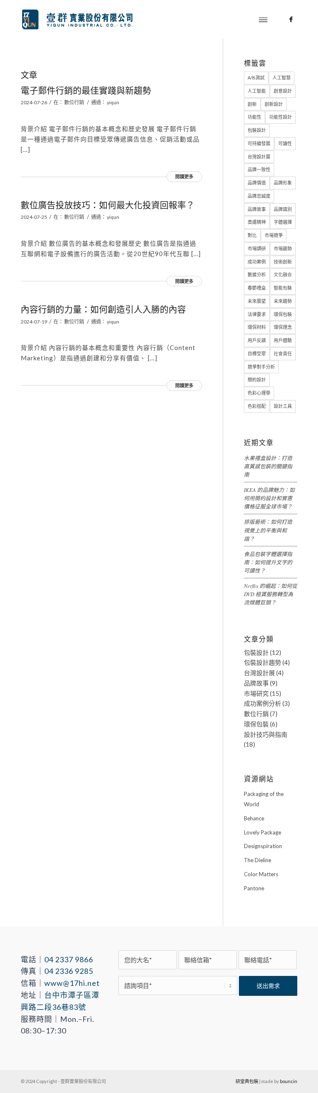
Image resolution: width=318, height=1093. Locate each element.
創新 (252, 104)
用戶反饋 (257, 340)
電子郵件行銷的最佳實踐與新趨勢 (86, 90)
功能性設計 (280, 117)
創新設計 (274, 104)
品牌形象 (283, 182)
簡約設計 (257, 379)
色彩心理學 (259, 392)
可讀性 (285, 143)
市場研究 (256, 693)
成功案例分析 (262, 703)
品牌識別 (283, 209)
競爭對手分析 (261, 366)
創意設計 (283, 90)
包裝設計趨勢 (262, 662)
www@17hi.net (72, 983)
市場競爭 (274, 235)
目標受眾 (257, 353)
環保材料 (257, 327)
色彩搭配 (257, 406)
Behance (254, 818)
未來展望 (257, 301)
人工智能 (257, 90)
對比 (252, 235)
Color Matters (261, 874)
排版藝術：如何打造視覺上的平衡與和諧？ (268, 530)
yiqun (113, 102)
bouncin (288, 1081)
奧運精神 (257, 222)
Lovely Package (262, 832)
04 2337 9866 (68, 959)
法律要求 (257, 314)
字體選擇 (283, 222)
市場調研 (257, 248)
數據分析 (257, 274)
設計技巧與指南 (265, 734)
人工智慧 (281, 77)
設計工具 (283, 406)
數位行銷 (74, 102)
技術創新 (283, 261)
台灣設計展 (259, 156)
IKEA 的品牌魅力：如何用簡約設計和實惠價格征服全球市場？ (269, 498)
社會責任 (283, 353)
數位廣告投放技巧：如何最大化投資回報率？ (108, 204)
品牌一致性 (259, 169)
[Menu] (263, 19)
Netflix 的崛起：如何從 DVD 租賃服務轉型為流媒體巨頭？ (270, 594)
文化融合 (283, 274)
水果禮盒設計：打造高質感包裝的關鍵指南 (268, 466)
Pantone (254, 888)
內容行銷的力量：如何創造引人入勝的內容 (103, 309)
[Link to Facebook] (291, 19)
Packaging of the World (264, 799)
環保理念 (283, 327)
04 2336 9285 (68, 971)
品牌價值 (257, 182)
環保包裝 (283, 314)
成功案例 (257, 261)
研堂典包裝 (247, 1081)
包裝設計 (257, 130)
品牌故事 (257, 209)
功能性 (254, 117)
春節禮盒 (257, 287)
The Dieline (257, 860)
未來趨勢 (283, 301)
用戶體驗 (283, 340)
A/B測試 (256, 77)
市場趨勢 (283, 248)
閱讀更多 (184, 176)
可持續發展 (259, 143)
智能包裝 (283, 287)
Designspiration (263, 846)
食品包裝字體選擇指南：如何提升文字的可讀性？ (268, 562)
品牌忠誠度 (259, 196)
